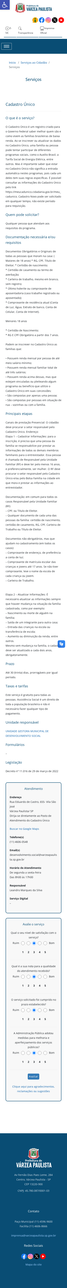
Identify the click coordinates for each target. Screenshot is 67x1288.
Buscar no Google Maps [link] (24, 829)
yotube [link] (61, 20)
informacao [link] (35, 20)
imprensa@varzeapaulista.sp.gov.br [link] (33, 1235)
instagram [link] (48, 20)
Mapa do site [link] (33, 1264)
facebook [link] (41, 20)
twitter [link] (55, 20)
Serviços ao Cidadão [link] (34, 62)
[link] (5, 5)
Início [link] (12, 62)
